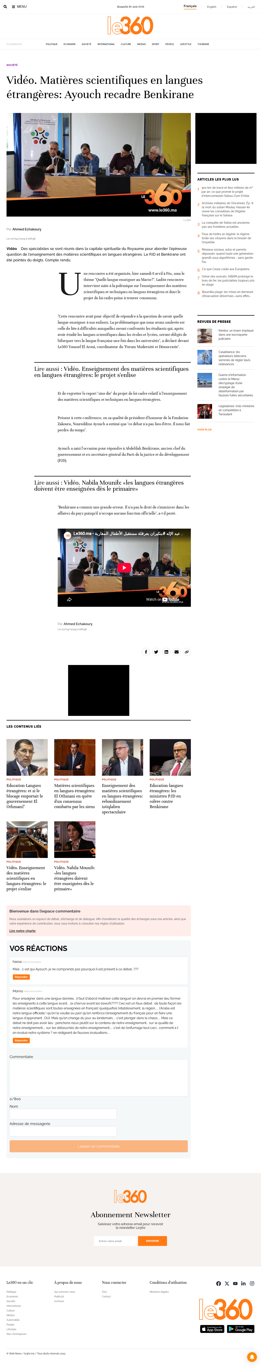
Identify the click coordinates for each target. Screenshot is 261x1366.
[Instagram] (252, 1283)
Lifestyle (185, 44)
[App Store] (212, 1328)
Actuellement (14, 44)
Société (86, 44)
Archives (59, 1301)
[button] (252, 1357)
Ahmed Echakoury (26, 229)
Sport (155, 44)
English (211, 6)
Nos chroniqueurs (17, 1334)
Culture (126, 44)
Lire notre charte (22, 931)
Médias (141, 44)
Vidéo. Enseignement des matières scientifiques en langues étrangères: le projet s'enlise (111, 372)
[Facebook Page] (218, 1283)
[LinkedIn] (243, 1283)
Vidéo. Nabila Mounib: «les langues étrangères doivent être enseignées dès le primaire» (109, 486)
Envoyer (152, 1240)
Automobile (13, 1320)
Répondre (21, 976)
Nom (14, 1106)
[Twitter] (227, 1283)
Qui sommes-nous (64, 1291)
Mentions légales (159, 1291)
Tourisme (203, 44)
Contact (106, 1296)
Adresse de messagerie (30, 1124)
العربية (251, 6)
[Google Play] (240, 1328)
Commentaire (21, 1057)
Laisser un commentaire (99, 1146)
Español (232, 6)
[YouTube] (235, 1283)
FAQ (104, 1291)
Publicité (59, 1296)
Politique (52, 44)
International (106, 44)
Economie (70, 44)
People (169, 44)
